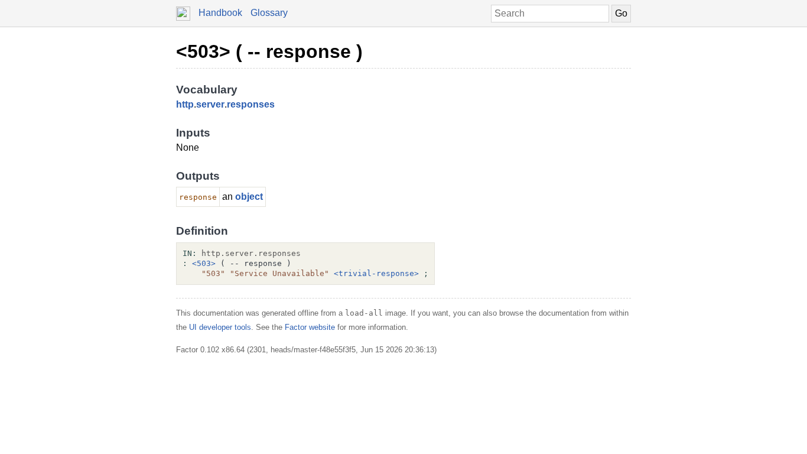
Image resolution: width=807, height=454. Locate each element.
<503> (204, 263)
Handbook (220, 13)
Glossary (269, 13)
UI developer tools (220, 327)
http (185, 104)
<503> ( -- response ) (269, 51)
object (249, 197)
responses (251, 104)
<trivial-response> (376, 273)
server (210, 104)
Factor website (310, 327)
